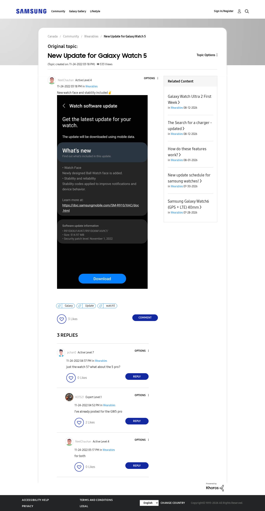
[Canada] (31, 11)
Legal (84, 506)
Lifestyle (95, 11)
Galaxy (69, 305)
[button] (151, 78)
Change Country (173, 503)
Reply (137, 376)
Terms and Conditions (96, 500)
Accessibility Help (35, 500)
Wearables (91, 86)
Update (89, 305)
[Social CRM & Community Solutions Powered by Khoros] (215, 487)
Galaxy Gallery (77, 11)
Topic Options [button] (206, 55)
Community (58, 11)
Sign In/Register (224, 11)
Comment (145, 317)
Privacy (27, 506)
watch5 (110, 305)
